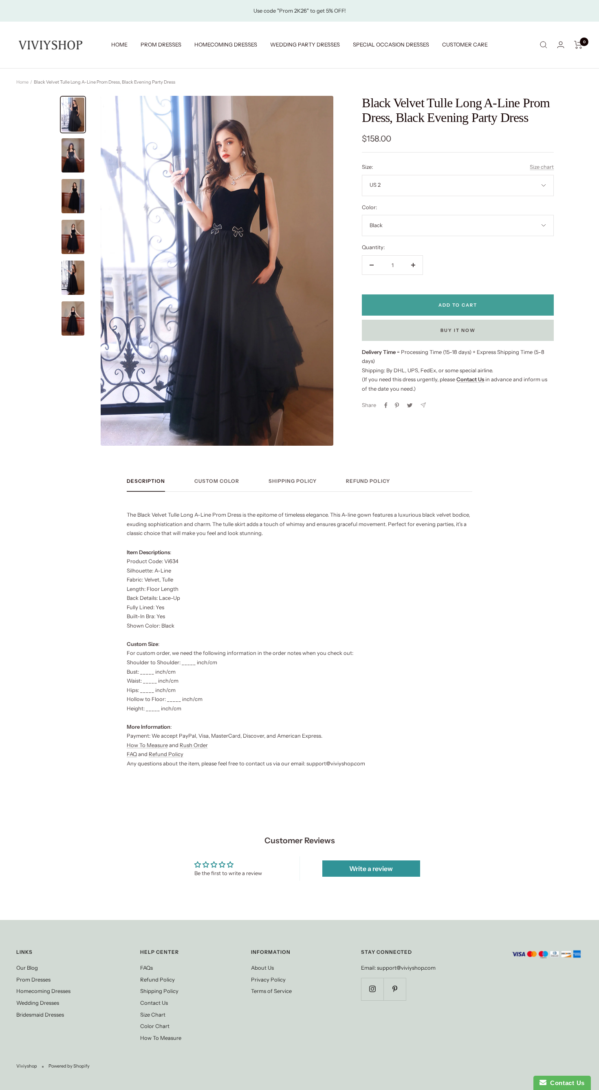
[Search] (543, 45)
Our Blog (27, 967)
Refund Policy (368, 481)
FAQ (132, 754)
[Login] (560, 44)
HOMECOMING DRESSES (225, 44)
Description (146, 481)
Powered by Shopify (69, 1066)
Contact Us (154, 1002)
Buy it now (458, 330)
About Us (262, 967)
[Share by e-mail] (423, 405)
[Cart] (578, 45)
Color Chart (155, 1026)
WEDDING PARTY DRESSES (305, 44)
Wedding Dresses (37, 1002)
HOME (119, 44)
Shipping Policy (293, 481)
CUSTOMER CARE (465, 44)
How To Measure (147, 745)
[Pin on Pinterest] (397, 405)
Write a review (371, 868)
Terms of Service (271, 991)
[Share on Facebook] (386, 405)
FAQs (146, 967)
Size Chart (152, 1014)
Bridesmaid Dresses (40, 1014)
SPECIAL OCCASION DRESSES (391, 44)
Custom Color (216, 481)
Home (22, 82)
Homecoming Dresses (43, 991)
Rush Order (194, 745)
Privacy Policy (268, 979)
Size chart (542, 167)
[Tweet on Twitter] (409, 405)
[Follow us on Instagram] (372, 989)
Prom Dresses (33, 979)
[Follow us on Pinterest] (394, 989)
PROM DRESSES (161, 44)
